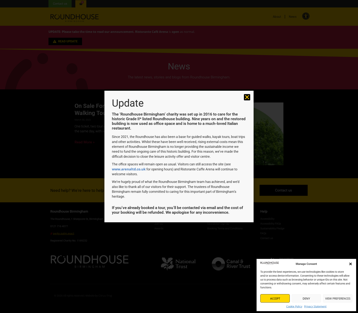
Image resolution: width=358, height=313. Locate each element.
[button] (350, 264)
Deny (306, 298)
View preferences (337, 298)
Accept (275, 298)
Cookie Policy (294, 306)
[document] (179, 156)
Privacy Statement (315, 306)
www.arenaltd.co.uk (129, 169)
